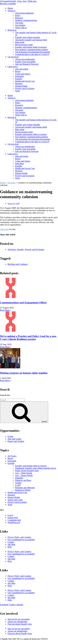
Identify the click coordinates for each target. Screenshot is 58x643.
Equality (18, 79)
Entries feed (13, 517)
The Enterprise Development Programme (32, 52)
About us (11, 10)
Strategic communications (26, 20)
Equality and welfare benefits (27, 37)
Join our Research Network (26, 64)
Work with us (21, 27)
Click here (4, 229)
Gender (18, 483)
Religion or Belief (22, 490)
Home (10, 8)
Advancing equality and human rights (31, 40)
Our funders (20, 25)
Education (19, 76)
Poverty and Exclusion (24, 88)
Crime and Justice (22, 74)
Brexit (17, 71)
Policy (18, 15)
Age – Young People (24, 475)
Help (10, 547)
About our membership (25, 59)
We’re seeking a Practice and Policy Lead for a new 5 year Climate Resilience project (28, 338)
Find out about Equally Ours (20, 624)
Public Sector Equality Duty (27, 470)
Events (10, 436)
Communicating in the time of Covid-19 (32, 54)
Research (19, 18)
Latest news (13, 66)
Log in (10, 515)
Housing (18, 83)
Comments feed (14, 520)
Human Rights (21, 86)
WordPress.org (14, 522)
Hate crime (19, 42)
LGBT (18, 485)
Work (17, 91)
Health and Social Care (25, 81)
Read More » (5, 310)
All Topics (12, 456)
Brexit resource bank (24, 44)
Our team (19, 23)
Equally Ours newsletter (25, 62)
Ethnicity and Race (23, 480)
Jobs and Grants (14, 439)
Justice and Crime (15, 500)
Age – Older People (23, 473)
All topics (11, 183)
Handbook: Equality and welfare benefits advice (35, 468)
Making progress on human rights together (24, 372)
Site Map (11, 544)
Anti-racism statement (24, 13)
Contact (11, 542)
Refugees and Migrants (25, 487)
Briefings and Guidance (18, 264)
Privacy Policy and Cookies (19, 537)
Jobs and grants (21, 69)
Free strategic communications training (31, 49)
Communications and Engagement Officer (23, 302)
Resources (12, 30)
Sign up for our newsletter (19, 619)
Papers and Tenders (16, 441)
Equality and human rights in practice (31, 47)
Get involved (13, 57)
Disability (19, 478)
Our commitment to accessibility (21, 539)
